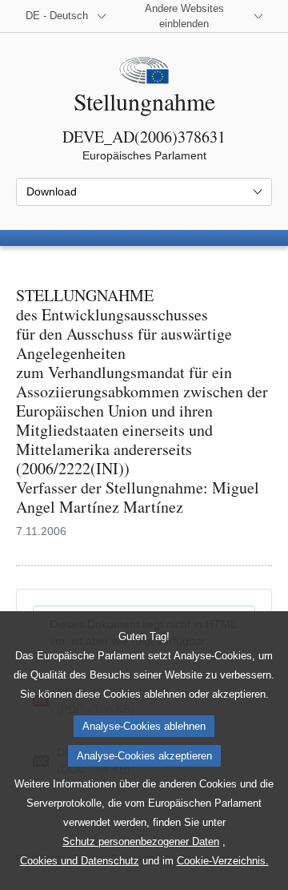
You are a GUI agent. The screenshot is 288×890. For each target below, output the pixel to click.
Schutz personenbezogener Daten (140, 842)
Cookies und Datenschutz (79, 861)
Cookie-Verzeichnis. (223, 861)
